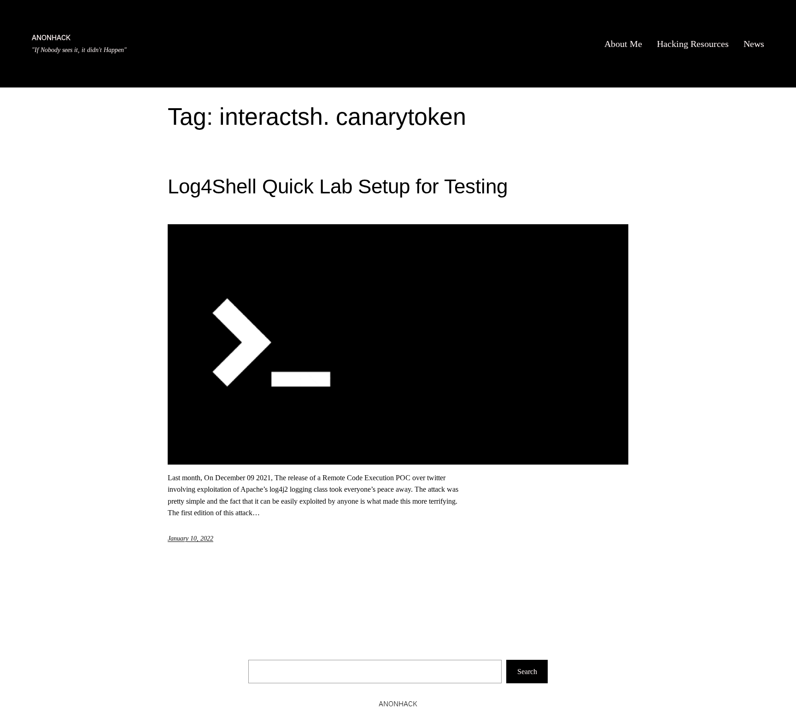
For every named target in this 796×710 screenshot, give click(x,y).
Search (527, 671)
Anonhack (51, 37)
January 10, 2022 (190, 538)
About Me (623, 44)
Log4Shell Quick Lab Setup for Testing (338, 186)
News (753, 44)
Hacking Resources (693, 44)
